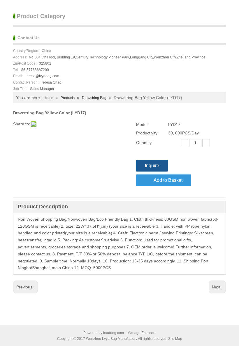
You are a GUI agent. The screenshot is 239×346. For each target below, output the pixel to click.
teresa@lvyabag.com (42, 76)
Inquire (152, 165)
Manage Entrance (141, 333)
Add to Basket (168, 180)
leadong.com (113, 333)
